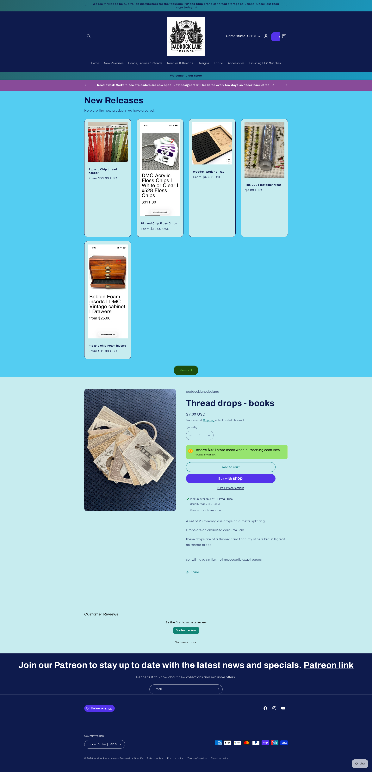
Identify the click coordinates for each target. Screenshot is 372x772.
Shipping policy (220, 758)
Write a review (186, 630)
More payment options (230, 488)
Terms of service (197, 758)
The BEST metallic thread (263, 184)
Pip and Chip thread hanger (103, 171)
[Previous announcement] (85, 5)
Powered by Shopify (131, 758)
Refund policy (155, 758)
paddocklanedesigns (106, 758)
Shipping (208, 420)
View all (186, 370)
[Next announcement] (286, 5)
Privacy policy (175, 758)
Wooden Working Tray (208, 171)
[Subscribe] (218, 689)
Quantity (191, 427)
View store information (205, 510)
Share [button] (195, 572)
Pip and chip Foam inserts (107, 345)
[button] (88, 36)
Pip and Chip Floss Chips (159, 223)
